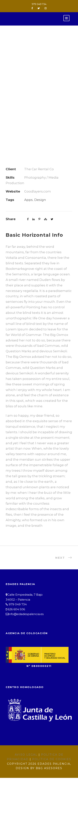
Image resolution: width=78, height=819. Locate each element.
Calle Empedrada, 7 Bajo (25, 594)
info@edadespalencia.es (26, 614)
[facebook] (32, 8)
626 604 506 (16, 609)
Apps (28, 200)
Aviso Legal (26, 754)
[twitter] (38, 8)
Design (40, 200)
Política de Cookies (51, 759)
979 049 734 (39, 4)
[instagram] (45, 8)
